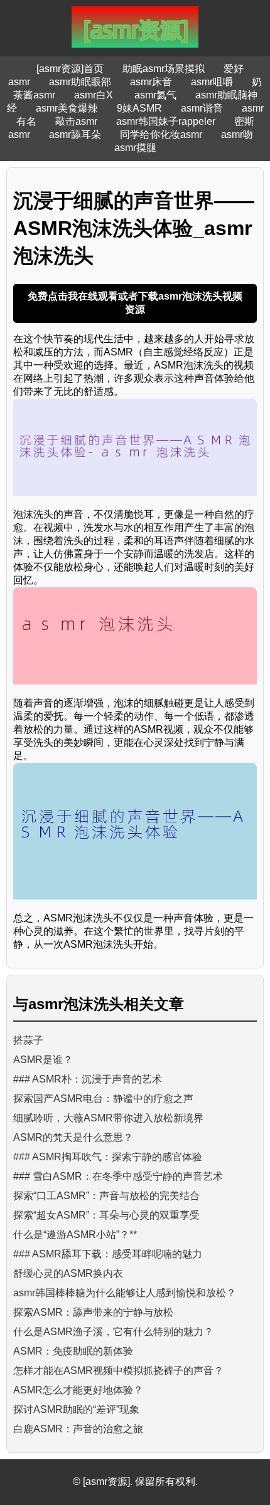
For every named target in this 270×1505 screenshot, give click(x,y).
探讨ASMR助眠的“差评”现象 (76, 1409)
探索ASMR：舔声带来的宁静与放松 (93, 1312)
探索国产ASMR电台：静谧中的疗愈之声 (103, 1098)
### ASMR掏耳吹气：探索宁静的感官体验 (107, 1156)
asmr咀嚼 (212, 81)
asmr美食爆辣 (67, 108)
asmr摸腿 (135, 147)
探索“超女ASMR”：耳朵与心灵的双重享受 (106, 1215)
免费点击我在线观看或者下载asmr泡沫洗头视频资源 (135, 303)
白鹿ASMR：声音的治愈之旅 (78, 1429)
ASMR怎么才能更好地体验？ (78, 1390)
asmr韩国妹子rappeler (165, 121)
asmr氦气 (155, 95)
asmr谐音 (202, 108)
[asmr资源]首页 (70, 68)
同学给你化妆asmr (161, 134)
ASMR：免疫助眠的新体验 (73, 1351)
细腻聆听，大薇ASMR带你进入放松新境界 (108, 1118)
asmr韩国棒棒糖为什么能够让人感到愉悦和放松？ (124, 1292)
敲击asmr (76, 121)
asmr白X (95, 95)
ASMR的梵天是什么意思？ (73, 1137)
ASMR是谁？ (43, 1059)
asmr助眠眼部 (80, 81)
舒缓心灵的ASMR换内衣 (68, 1273)
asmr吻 (237, 134)
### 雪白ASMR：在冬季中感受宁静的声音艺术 (118, 1176)
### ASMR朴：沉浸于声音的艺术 (87, 1079)
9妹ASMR (139, 108)
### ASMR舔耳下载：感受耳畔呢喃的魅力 (107, 1254)
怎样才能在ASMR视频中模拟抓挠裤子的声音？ (118, 1370)
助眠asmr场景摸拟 (163, 68)
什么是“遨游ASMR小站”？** (75, 1234)
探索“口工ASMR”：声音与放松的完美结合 (106, 1195)
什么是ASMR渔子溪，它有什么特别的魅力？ (113, 1331)
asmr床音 (151, 81)
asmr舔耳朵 (75, 134)
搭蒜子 (28, 1040)
